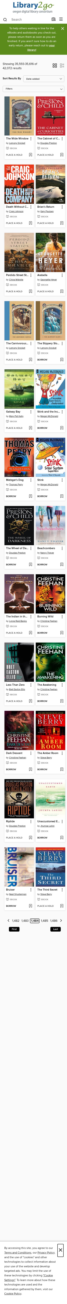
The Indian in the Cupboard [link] (17, 616)
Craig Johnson (16, 211)
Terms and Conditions (17, 1252)
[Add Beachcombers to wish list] (61, 564)
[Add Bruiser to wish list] (30, 906)
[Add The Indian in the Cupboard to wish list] (30, 633)
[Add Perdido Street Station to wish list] (30, 291)
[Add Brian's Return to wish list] (61, 223)
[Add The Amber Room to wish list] (61, 769)
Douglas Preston (48, 143)
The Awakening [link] (46, 685)
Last (55, 929)
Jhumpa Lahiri (47, 826)
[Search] (5, 19)
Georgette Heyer (48, 279)
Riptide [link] (10, 821)
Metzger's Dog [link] (15, 480)
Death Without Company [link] (17, 207)
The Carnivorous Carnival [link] (17, 343)
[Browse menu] (61, 19)
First (14, 929)
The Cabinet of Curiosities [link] (48, 138)
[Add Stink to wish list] (61, 496)
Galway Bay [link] (13, 411)
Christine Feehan (48, 621)
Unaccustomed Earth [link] (48, 821)
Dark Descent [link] (14, 753)
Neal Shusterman (17, 894)
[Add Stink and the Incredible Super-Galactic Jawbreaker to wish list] (61, 428)
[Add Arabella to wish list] (61, 291)
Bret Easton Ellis (17, 689)
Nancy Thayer (47, 552)
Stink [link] (40, 480)
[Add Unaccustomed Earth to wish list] (61, 838)
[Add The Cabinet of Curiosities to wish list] (61, 155)
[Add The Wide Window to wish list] (30, 155)
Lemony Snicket (17, 143)
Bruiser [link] (10, 889)
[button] (55, 66)
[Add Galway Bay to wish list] (30, 428)
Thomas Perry (16, 484)
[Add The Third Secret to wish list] (61, 906)
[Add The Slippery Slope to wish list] (61, 360)
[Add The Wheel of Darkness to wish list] (30, 564)
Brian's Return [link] (45, 207)
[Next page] (61, 921)
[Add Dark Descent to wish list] (30, 769)
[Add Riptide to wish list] (30, 838)
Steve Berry (46, 757)
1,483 (25, 921)
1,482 (15, 921)
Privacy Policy (46, 1252)
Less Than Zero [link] (15, 685)
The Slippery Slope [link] (48, 343)
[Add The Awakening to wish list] (61, 701)
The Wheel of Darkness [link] (17, 548)
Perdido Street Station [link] (17, 275)
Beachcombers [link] (46, 548)
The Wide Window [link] (17, 138)
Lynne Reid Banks (18, 621)
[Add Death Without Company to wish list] (30, 223)
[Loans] (53, 20)
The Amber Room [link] (47, 753)
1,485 (44, 921)
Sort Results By (12, 78)
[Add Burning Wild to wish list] (61, 633)
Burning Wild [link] (45, 616)
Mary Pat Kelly (16, 416)
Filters (9, 88)
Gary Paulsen (47, 211)
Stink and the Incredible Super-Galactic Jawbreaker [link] (48, 411)
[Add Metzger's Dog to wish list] (30, 496)
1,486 (54, 921)
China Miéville (16, 279)
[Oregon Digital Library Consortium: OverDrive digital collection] (33, 7)
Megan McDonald (49, 416)
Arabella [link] (42, 275)
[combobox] (26, 19)
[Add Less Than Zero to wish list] (30, 701)
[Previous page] (8, 921)
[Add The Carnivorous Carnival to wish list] (30, 360)
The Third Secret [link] (47, 889)
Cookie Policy (12, 1293)
